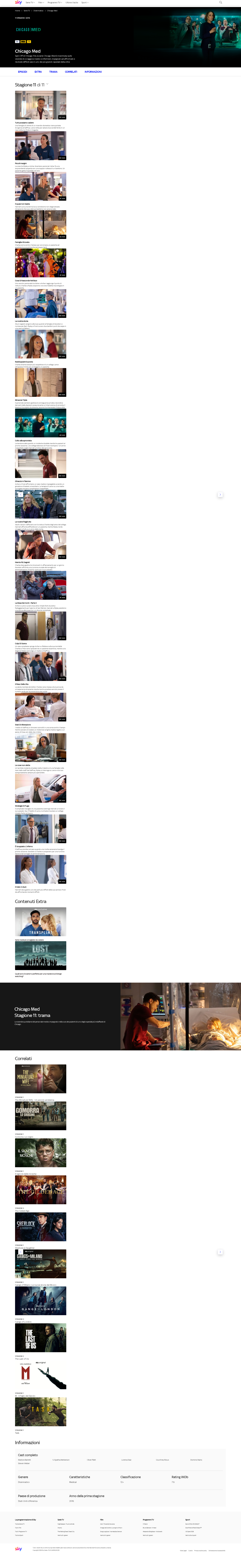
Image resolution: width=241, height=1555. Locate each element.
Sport (84, 2)
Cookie (190, 1550)
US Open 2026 (189, 1531)
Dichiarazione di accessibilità (217, 1550)
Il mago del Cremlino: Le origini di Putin (111, 1528)
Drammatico (38, 11)
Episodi (22, 71)
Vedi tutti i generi (63, 1535)
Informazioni (93, 71)
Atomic (60, 1528)
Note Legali (183, 1550)
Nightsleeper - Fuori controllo (66, 1524)
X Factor (145, 1524)
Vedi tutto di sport (190, 1535)
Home (17, 11)
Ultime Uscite (72, 2)
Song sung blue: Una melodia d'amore (111, 1531)
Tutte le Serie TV (20, 1524)
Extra (38, 71)
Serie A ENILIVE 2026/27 (192, 1524)
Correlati (71, 71)
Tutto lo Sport (19, 1535)
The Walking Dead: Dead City (66, 1531)
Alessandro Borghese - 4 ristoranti (152, 1531)
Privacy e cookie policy (200, 1550)
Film (40, 2)
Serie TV (29, 2)
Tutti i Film (18, 1528)
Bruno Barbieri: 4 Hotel (149, 1528)
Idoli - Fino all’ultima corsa (107, 1524)
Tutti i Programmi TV (21, 1531)
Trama (53, 71)
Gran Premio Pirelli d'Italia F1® (193, 1528)
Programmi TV (54, 2)
